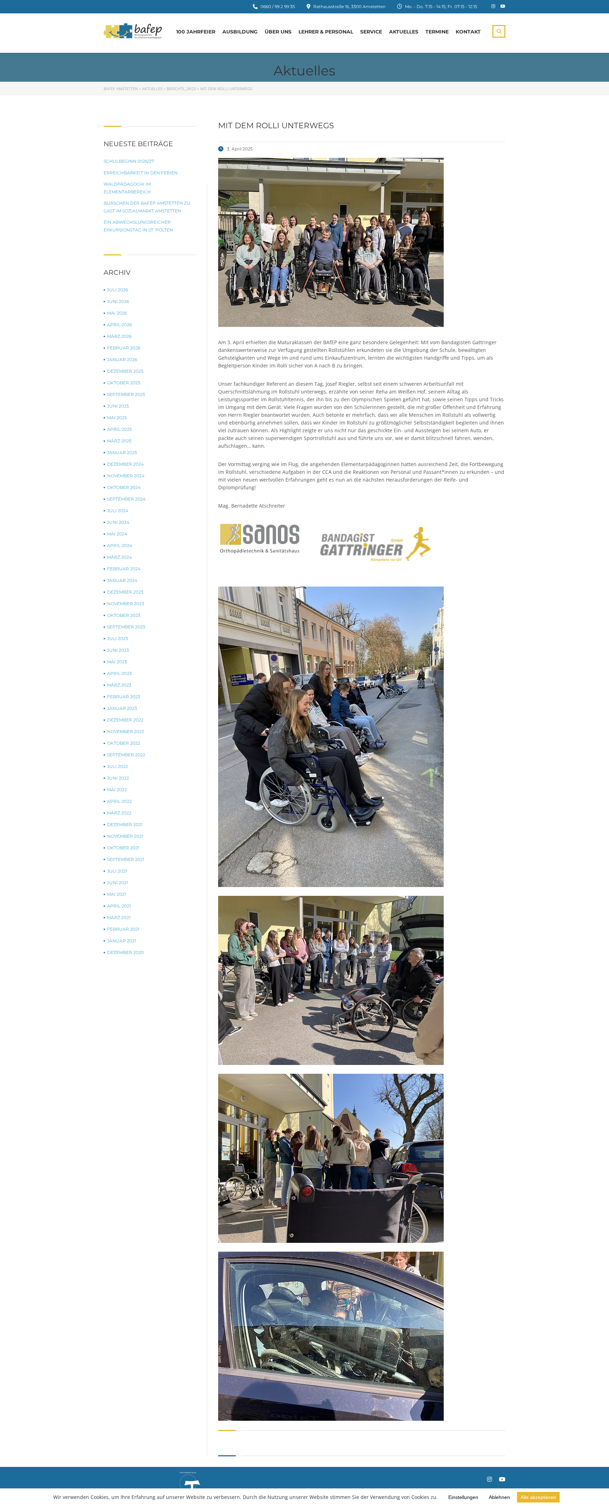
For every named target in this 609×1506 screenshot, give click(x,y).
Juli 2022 (117, 766)
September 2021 (125, 859)
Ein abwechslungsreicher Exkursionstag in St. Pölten (138, 226)
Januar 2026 (122, 359)
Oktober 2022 (123, 743)
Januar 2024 (122, 580)
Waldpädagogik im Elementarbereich (127, 187)
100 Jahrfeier (195, 32)
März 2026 (119, 336)
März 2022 (119, 813)
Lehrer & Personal (326, 32)
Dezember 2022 (125, 720)
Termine (437, 32)
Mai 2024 (117, 534)
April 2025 (119, 429)
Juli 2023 (117, 638)
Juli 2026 (117, 289)
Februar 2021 (123, 929)
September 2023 (126, 627)
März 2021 (118, 917)
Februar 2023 (123, 696)
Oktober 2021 (123, 847)
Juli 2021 (117, 871)
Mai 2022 (117, 789)
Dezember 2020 (125, 952)
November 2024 (125, 475)
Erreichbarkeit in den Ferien (141, 172)
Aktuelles (403, 32)
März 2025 (119, 441)
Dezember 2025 (125, 371)
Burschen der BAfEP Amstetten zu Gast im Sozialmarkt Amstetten (147, 206)
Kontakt (468, 32)
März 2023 (119, 685)
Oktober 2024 (124, 487)
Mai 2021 (116, 894)
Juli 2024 (117, 510)
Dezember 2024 (125, 464)
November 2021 (125, 836)
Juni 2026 (118, 301)
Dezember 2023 (125, 592)
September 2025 (126, 394)
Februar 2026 (123, 348)
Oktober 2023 (123, 615)
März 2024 (119, 557)
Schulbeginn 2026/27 (129, 161)
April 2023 (119, 673)
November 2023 (125, 603)
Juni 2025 (118, 406)
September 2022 (126, 754)
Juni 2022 (118, 778)
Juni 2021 (117, 882)
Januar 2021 (121, 940)
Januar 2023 (122, 708)
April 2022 (119, 801)
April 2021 (119, 906)
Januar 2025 (122, 452)
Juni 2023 (118, 650)
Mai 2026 (117, 313)
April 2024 (119, 545)
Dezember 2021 (124, 824)
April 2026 (119, 324)
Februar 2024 (124, 568)
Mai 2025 (117, 417)
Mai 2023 (117, 661)
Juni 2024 (118, 522)
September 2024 (126, 499)
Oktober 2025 (123, 382)
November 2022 (125, 731)
